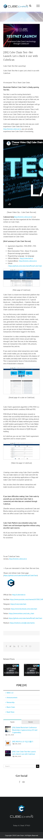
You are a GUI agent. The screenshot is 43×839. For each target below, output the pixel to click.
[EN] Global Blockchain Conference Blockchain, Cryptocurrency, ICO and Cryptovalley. (24, 730)
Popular (12, 722)
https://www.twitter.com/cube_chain (21, 613)
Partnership (10, 702)
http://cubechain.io (26, 258)
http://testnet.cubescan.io (12, 129)
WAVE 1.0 (10, 693)
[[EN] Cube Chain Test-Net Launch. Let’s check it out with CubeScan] (8, 752)
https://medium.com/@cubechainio (22, 623)
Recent (30, 722)
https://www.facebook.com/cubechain (24, 609)
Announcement (12, 697)
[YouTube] (23, 782)
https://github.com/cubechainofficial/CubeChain (25, 266)
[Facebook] (20, 782)
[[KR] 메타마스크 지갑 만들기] (8, 741)
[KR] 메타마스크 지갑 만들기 (22, 741)
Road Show (10, 712)
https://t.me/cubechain (18, 604)
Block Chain (11, 707)
